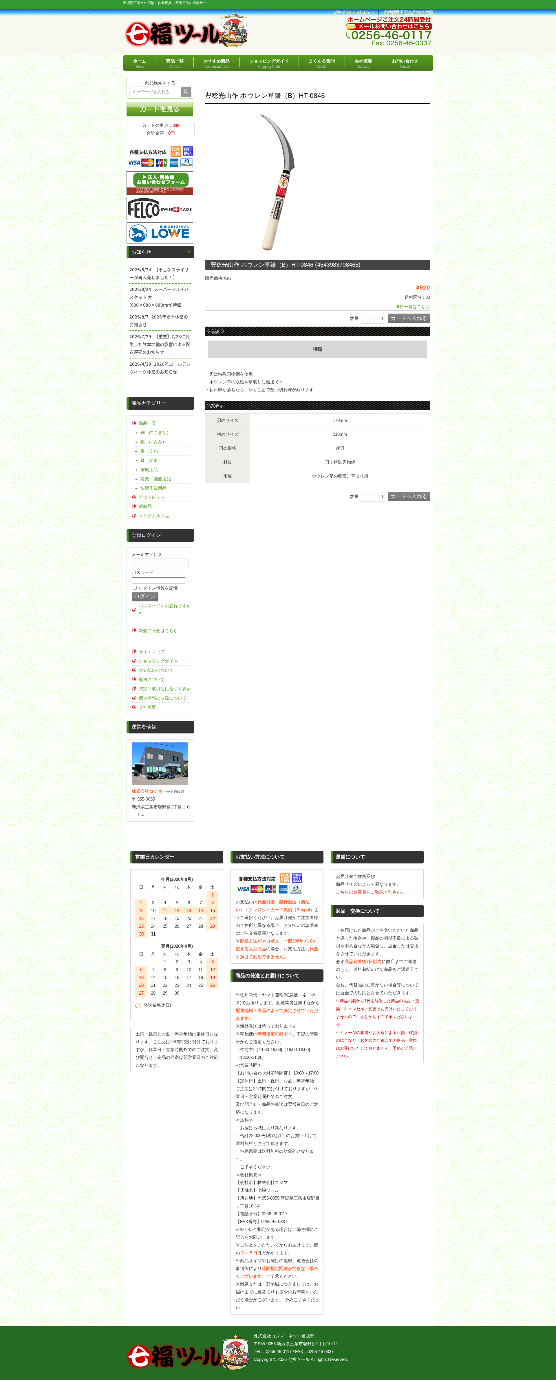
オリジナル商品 (154, 515)
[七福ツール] (186, 45)
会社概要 (147, 707)
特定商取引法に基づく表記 (408, 12)
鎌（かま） (151, 460)
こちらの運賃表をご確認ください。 (370, 892)
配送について (152, 679)
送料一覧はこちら (412, 306)
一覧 (187, 251)
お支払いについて (156, 670)
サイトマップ (152, 651)
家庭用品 (149, 469)
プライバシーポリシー (353, 12)
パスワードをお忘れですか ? (165, 609)
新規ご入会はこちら (158, 630)
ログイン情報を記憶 (158, 587)
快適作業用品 (153, 488)
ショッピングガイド (158, 660)
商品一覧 (147, 423)
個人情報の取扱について (162, 698)
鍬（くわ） (151, 451)
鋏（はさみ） (153, 441)
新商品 (145, 506)
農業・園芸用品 (155, 478)
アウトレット (152, 497)
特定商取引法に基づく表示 (165, 688)
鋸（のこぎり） (155, 432)
